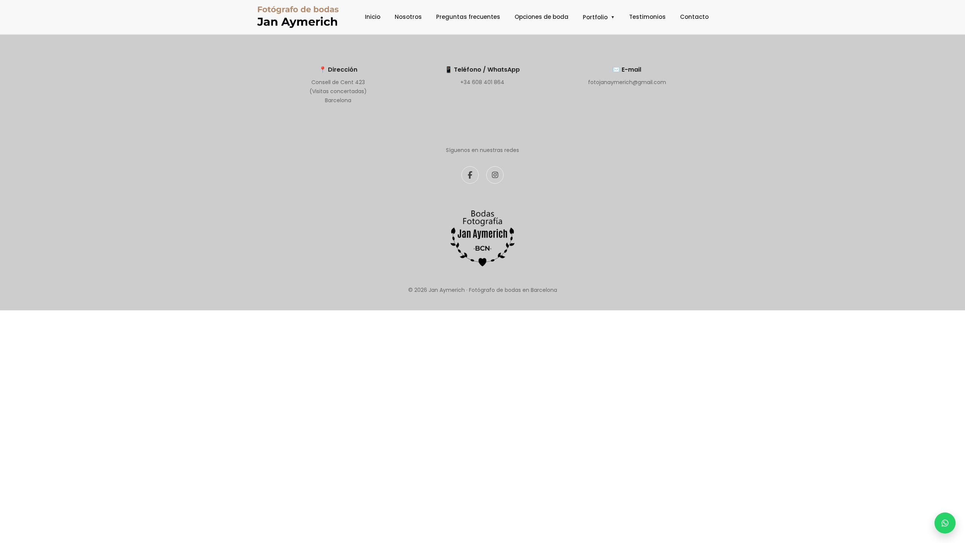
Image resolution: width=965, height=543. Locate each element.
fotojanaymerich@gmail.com (627, 82)
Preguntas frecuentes (468, 17)
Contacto (694, 17)
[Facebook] (470, 175)
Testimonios (647, 17)
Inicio (372, 17)
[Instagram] (495, 175)
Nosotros (408, 17)
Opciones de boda (541, 17)
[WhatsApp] (945, 523)
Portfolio (599, 17)
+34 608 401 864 (482, 82)
